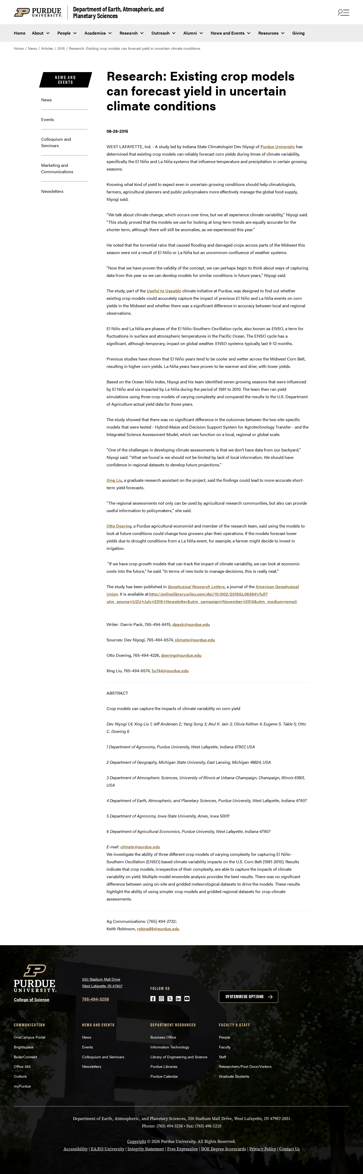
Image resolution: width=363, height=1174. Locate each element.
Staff (222, 1056)
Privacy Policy (262, 1149)
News (32, 48)
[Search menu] (342, 12)
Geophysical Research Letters (196, 586)
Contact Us (289, 1149)
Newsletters (52, 191)
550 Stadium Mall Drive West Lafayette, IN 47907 (102, 982)
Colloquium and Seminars (56, 142)
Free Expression (182, 1149)
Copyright (136, 1141)
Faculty (225, 1046)
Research (129, 33)
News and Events (227, 33)
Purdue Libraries (164, 1066)
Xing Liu (114, 480)
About (38, 33)
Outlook (20, 1076)
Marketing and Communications (57, 168)
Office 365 (22, 1066)
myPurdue (22, 1086)
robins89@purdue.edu (158, 929)
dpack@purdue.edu (191, 624)
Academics (95, 33)
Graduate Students (234, 1076)
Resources (268, 33)
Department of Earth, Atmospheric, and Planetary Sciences (118, 12)
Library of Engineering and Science (178, 1056)
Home (20, 33)
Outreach (160, 33)
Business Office (163, 1037)
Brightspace (23, 1046)
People (64, 33)
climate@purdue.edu (195, 640)
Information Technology (169, 1046)
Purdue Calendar (164, 1076)
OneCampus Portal (29, 1037)
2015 (61, 48)
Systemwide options (245, 996)
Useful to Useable (164, 291)
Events (47, 119)
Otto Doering (119, 526)
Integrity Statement (146, 1149)
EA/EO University (107, 1149)
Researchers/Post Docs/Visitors (245, 1066)
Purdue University (277, 146)
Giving (298, 33)
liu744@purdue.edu (170, 670)
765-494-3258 (95, 999)
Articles (47, 48)
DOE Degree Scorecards (223, 1149)
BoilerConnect (25, 1056)
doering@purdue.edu (181, 655)
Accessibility (76, 1149)
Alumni (190, 33)
